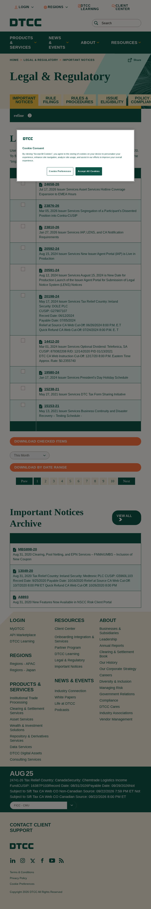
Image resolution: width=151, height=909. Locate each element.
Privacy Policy (42, 160)
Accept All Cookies (88, 171)
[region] (75, 156)
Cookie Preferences (60, 171)
